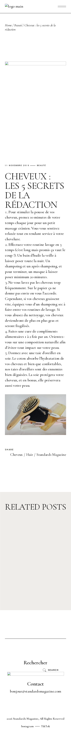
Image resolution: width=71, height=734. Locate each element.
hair (29, 454)
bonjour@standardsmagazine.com (35, 691)
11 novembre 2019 (17, 166)
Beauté (18, 25)
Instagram (27, 726)
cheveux (16, 454)
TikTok (45, 726)
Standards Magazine (51, 454)
